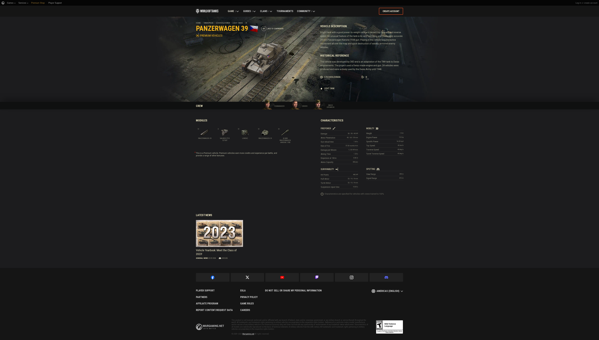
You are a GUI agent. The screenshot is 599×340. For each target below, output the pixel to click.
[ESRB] (389, 327)
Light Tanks (237, 23)
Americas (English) (388, 291)
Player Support (205, 290)
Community (303, 11)
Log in (578, 3)
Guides (247, 11)
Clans (263, 11)
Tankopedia (208, 23)
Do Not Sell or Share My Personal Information (293, 290)
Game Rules (247, 303)
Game (231, 11)
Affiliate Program (207, 303)
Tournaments (285, 11)
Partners (201, 297)
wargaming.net (210, 326)
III (246, 23)
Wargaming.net (248, 334)
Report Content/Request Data (214, 310)
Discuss (225, 258)
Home (198, 23)
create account (590, 3)
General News (202, 258)
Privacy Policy (249, 297)
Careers (245, 310)
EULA (243, 290)
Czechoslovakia (223, 23)
